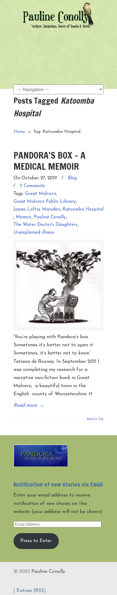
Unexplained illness (34, 232)
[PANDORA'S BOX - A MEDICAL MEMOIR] (58, 285)
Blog (72, 178)
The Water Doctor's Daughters (45, 225)
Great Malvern (40, 194)
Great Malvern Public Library (45, 201)
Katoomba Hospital (83, 209)
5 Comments (32, 186)
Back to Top (95, 418)
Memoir (24, 217)
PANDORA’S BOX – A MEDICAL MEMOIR (50, 160)
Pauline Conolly (59, 15)
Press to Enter (36, 541)
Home (19, 131)
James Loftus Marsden (37, 209)
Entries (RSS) (31, 590)
